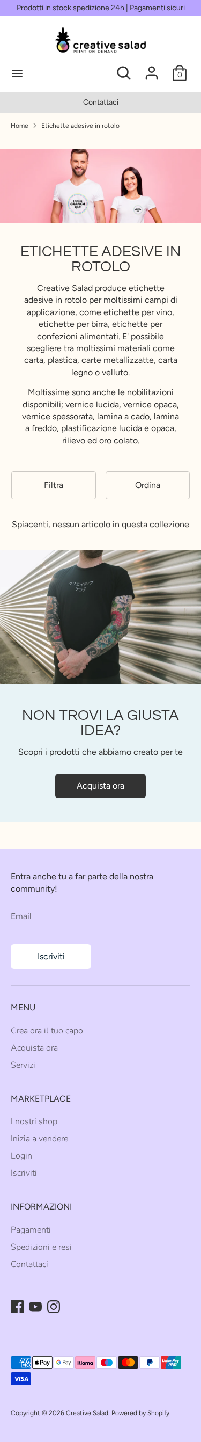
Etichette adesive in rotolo (80, 125)
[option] (100, 102)
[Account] (151, 68)
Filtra (53, 485)
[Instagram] (53, 1306)
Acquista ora (100, 786)
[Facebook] (17, 1306)
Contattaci (100, 102)
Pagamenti (31, 1230)
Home (19, 125)
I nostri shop (34, 1121)
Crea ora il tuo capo (47, 1031)
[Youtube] (35, 1306)
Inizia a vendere (39, 1139)
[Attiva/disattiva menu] (53, 73)
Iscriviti (51, 956)
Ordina (147, 485)
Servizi (23, 1065)
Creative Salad (87, 1413)
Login (21, 1156)
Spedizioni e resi (41, 1247)
